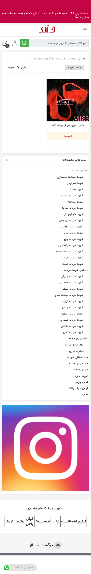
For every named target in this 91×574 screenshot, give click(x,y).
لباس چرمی (81, 382)
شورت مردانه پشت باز (71, 245)
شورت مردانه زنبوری (72, 314)
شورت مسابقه (76, 202)
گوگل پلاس (29, 521)
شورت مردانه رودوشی (71, 220)
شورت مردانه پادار (74, 233)
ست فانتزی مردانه (77, 357)
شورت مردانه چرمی (73, 307)
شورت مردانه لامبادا (73, 264)
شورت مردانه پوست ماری (69, 295)
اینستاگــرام (69, 521)
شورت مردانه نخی (73, 332)
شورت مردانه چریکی (72, 276)
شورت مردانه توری (73, 301)
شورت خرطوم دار (74, 214)
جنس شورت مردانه (75, 270)
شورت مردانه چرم (74, 239)
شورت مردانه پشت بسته (69, 251)
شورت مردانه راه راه (72, 195)
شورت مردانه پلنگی (73, 289)
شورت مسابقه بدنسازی (70, 177)
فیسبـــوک (42, 521)
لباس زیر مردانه (77, 338)
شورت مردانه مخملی (72, 282)
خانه (83, 59)
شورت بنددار (76, 189)
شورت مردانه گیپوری (72, 320)
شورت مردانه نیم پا (73, 208)
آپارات (55, 521)
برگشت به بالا (41, 545)
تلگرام (82, 521)
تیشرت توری (76, 351)
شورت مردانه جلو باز (72, 257)
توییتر (9, 521)
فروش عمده (81, 369)
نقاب (85, 394)
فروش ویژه (81, 376)
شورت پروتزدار (76, 183)
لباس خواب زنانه (78, 388)
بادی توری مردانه (74, 345)
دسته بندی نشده (78, 363)
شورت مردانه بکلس (72, 226)
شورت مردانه (78, 170)
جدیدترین (73, 67)
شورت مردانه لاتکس (72, 326)
